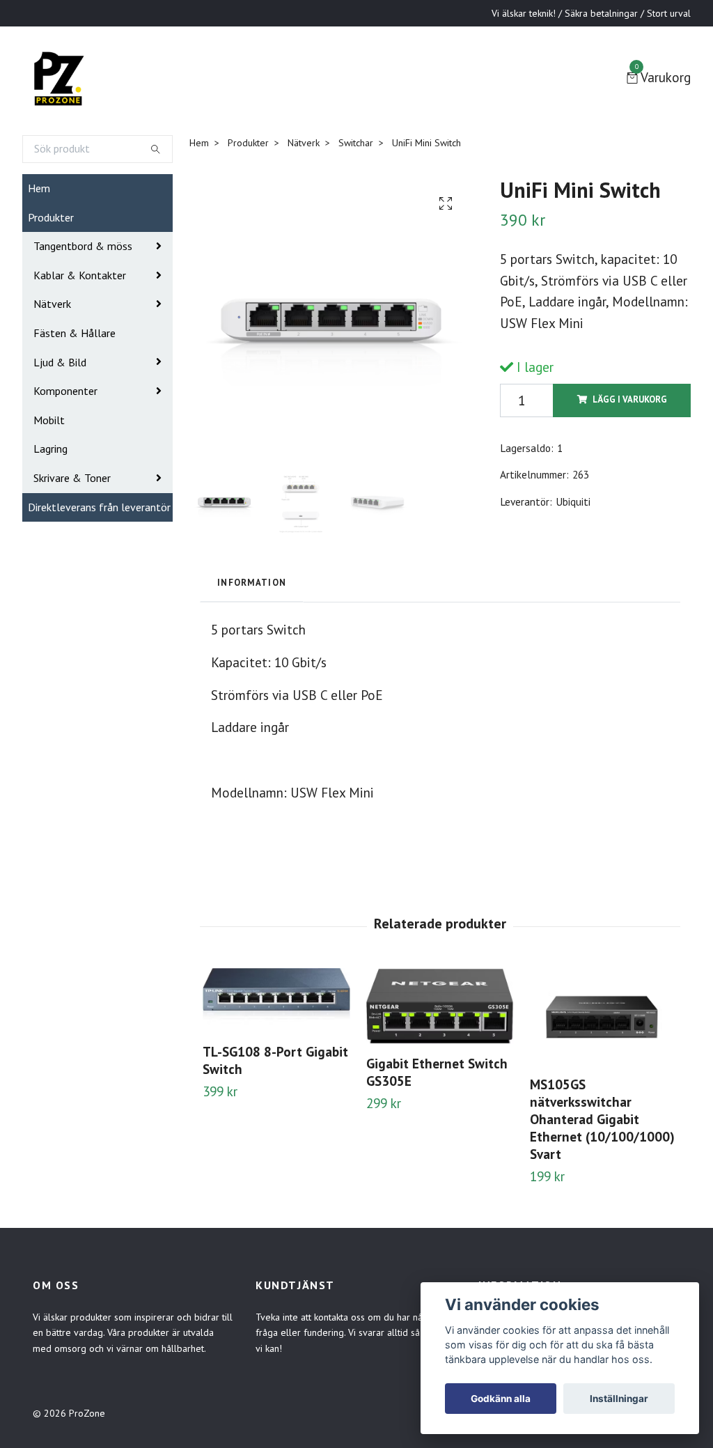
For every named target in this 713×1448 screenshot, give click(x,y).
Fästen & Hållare (74, 333)
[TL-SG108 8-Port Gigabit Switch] (276, 1000)
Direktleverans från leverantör (99, 507)
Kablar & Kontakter (79, 275)
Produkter (51, 217)
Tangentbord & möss (82, 246)
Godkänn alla (501, 1398)
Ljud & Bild (59, 362)
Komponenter (65, 391)
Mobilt (49, 420)
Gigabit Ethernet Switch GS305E (437, 1071)
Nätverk (52, 304)
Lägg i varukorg (630, 399)
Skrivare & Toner (72, 478)
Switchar (355, 143)
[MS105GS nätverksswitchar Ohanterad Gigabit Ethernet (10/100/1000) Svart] (603, 1017)
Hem (39, 188)
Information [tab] (251, 583)
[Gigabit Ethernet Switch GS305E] (440, 1006)
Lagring (50, 449)
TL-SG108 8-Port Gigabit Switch (275, 1060)
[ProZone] (58, 78)
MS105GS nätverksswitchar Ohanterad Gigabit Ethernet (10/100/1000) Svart (602, 1118)
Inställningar (619, 1398)
